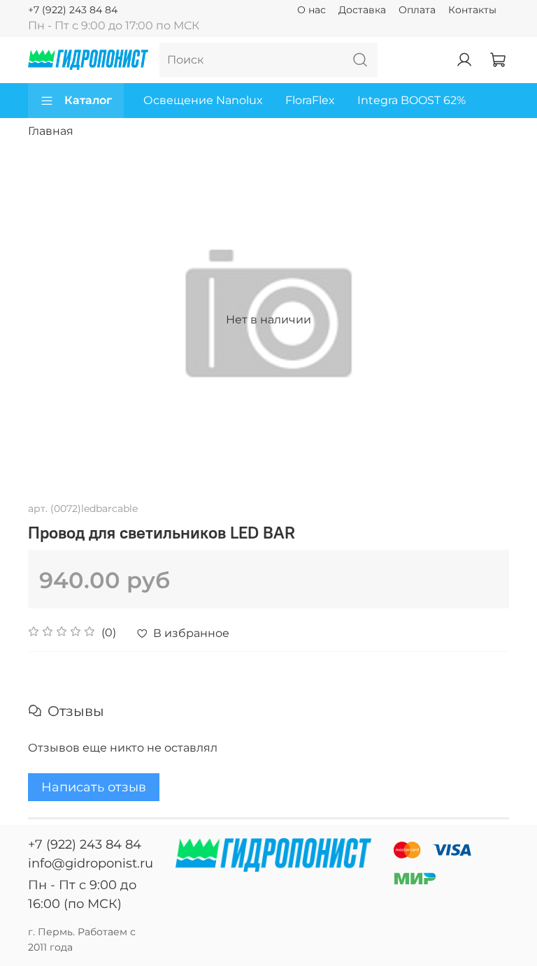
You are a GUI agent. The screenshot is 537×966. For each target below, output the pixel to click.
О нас (311, 9)
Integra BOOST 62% (411, 100)
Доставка (362, 9)
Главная (50, 131)
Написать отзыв (93, 787)
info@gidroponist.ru (90, 863)
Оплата (417, 9)
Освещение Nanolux (203, 100)
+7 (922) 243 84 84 (72, 9)
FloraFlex (310, 100)
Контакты (472, 9)
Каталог (88, 100)
